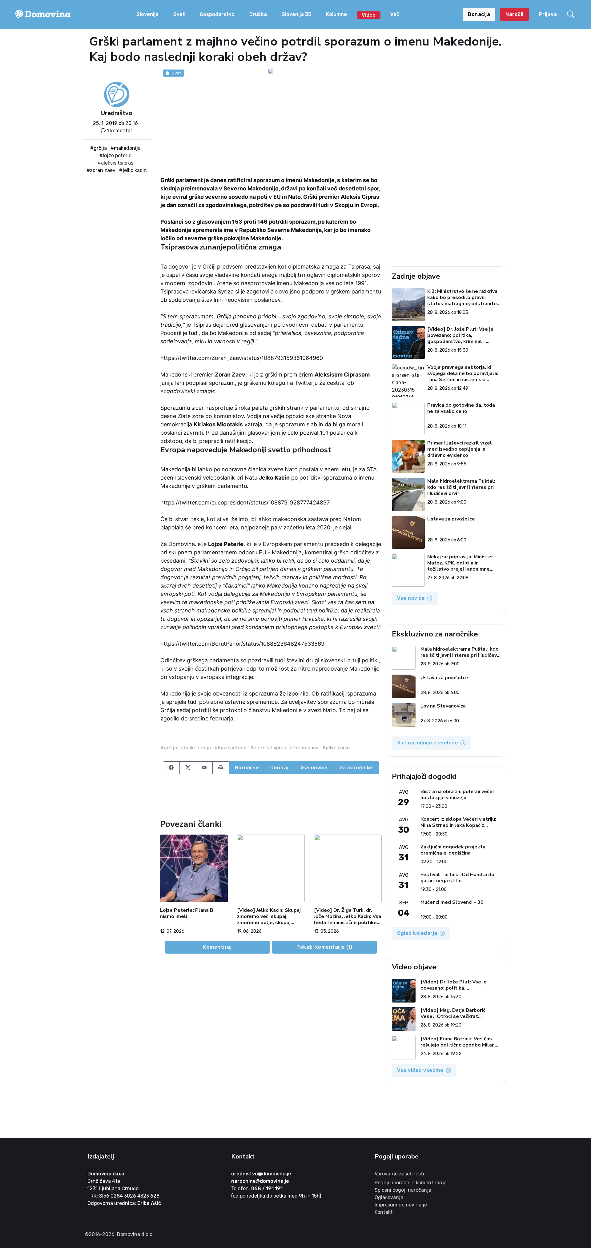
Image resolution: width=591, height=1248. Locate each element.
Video (369, 15)
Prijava (548, 14)
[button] (571, 14)
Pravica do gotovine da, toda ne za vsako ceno (461, 408)
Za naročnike (356, 768)
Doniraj (279, 768)
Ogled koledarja (417, 933)
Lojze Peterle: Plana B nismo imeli (186, 913)
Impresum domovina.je (401, 1205)
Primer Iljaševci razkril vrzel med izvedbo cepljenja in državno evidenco (459, 449)
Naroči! (514, 14)
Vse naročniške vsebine (427, 743)
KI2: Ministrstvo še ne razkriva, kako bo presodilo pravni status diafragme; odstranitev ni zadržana (463, 297)
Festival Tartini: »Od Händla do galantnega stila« (457, 877)
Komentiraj (217, 947)
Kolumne (336, 14)
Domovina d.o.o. (106, 1174)
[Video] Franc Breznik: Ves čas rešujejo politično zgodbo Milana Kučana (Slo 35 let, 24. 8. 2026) (458, 1042)
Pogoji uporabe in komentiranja (411, 1183)
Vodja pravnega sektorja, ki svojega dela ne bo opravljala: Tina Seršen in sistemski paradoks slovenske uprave (462, 373)
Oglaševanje (389, 1197)
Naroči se (247, 768)
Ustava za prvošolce (451, 519)
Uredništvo (116, 113)
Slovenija (147, 14)
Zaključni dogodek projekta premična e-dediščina (452, 850)
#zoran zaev (100, 170)
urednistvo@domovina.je (261, 1174)
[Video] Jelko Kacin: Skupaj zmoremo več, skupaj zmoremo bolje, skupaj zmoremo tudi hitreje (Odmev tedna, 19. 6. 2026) (269, 916)
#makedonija (126, 148)
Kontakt (384, 1212)
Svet (179, 14)
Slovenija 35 (296, 14)
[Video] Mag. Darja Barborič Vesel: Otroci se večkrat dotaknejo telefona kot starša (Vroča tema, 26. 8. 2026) (456, 1013)
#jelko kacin (133, 170)
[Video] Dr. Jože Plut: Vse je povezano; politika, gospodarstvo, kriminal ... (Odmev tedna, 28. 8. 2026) (460, 335)
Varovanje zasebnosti (399, 1174)
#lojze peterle (115, 155)
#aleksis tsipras (115, 163)
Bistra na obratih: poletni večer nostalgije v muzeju (457, 794)
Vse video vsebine (420, 1070)
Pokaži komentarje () (324, 947)
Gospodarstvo (217, 14)
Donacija (479, 14)
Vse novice (314, 768)
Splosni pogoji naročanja (403, 1190)
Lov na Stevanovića (443, 706)
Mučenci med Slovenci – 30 (452, 902)
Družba (258, 14)
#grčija (98, 148)
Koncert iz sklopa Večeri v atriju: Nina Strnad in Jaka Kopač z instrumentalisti (458, 822)
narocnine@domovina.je (260, 1181)
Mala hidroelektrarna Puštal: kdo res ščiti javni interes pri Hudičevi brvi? (461, 487)
